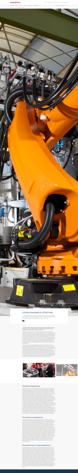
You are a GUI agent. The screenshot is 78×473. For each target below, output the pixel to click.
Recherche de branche (65, 2)
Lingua (46, 2)
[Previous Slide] (61, 380)
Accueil (11, 7)
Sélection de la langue (51, 2)
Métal (14, 7)
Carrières (25, 5)
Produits (16, 5)
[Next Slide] (67, 380)
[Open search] (61, 5)
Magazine (30, 5)
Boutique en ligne (36, 5)
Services (20, 5)
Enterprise (12, 5)
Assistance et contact (58, 2)
